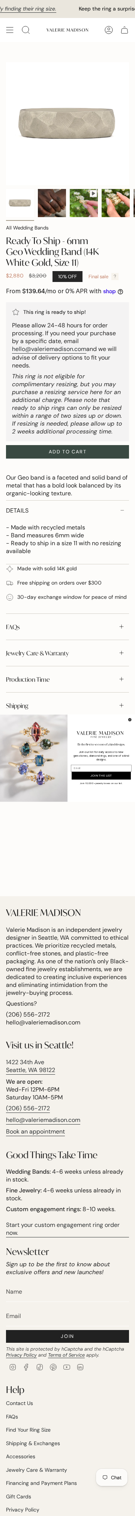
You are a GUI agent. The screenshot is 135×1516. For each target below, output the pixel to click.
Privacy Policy (21, 1355)
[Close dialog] (130, 719)
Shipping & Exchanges (33, 1443)
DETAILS (17, 510)
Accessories (20, 1456)
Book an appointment (35, 1131)
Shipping (17, 705)
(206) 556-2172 (28, 1108)
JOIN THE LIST (101, 775)
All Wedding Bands (27, 228)
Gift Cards (18, 1496)
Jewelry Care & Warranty (37, 653)
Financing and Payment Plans (41, 1483)
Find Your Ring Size (28, 1429)
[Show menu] (9, 30)
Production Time (28, 679)
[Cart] (124, 30)
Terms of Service (66, 1355)
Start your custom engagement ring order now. (63, 1229)
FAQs (13, 627)
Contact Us (19, 1403)
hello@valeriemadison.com (49, 349)
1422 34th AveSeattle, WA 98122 (30, 1066)
